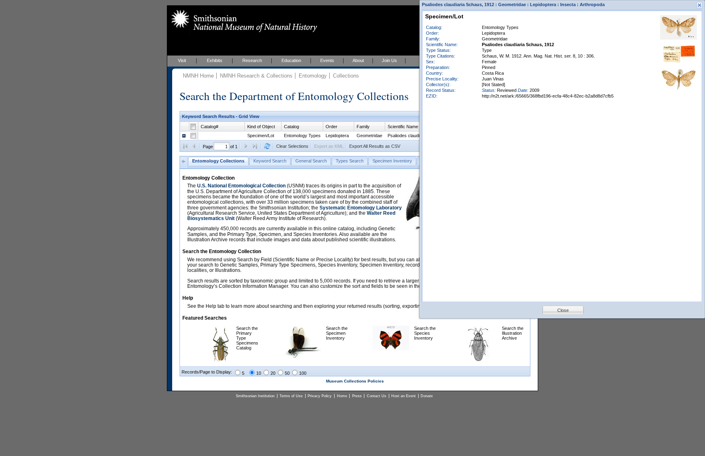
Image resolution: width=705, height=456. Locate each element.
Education (291, 60)
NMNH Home (198, 76)
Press (357, 396)
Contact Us (376, 396)
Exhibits (214, 60)
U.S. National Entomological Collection (241, 186)
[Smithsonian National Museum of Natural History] (242, 21)
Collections (346, 76)
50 (287, 373)
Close (563, 310)
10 (258, 373)
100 (302, 373)
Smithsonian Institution (255, 396)
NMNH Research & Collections (256, 76)
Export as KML (329, 146)
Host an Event (403, 396)
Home (342, 396)
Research (252, 60)
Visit (182, 60)
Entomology (313, 76)
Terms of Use (291, 396)
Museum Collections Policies (355, 381)
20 (272, 373)
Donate (427, 396)
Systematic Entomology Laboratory (360, 208)
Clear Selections (292, 146)
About (358, 60)
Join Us (389, 60)
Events (327, 60)
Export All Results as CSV (374, 146)
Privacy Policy (320, 396)
